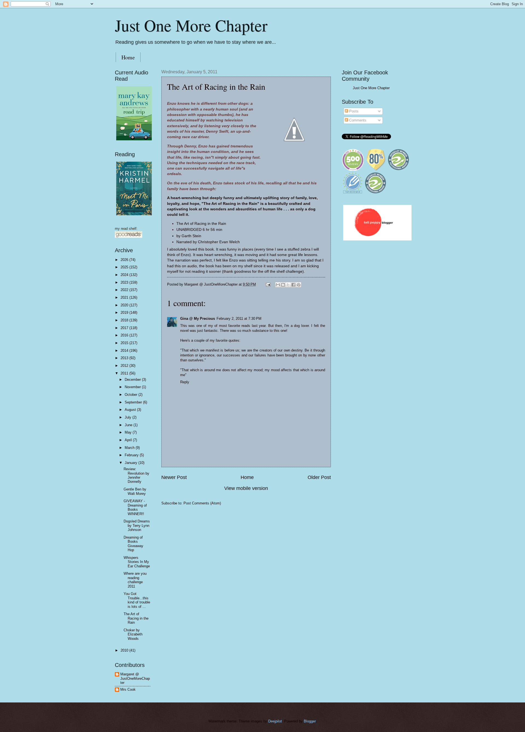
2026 (125, 260)
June (129, 425)
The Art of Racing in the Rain (136, 618)
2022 (125, 290)
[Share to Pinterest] (298, 284)
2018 (125, 320)
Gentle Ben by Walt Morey (135, 491)
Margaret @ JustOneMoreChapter (135, 678)
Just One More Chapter (191, 25)
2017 (125, 328)
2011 (125, 373)
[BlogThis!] (283, 284)
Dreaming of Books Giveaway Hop (133, 543)
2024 (125, 275)
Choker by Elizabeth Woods (133, 634)
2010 (125, 650)
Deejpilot (275, 721)
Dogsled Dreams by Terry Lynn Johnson (137, 525)
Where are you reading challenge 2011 (135, 579)
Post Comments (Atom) (202, 503)
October (131, 395)
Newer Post (174, 477)
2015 (125, 343)
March (130, 448)
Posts (353, 111)
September (134, 402)
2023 (125, 282)
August (131, 410)
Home (128, 57)
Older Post (319, 477)
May (129, 432)
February (132, 455)
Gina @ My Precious (197, 318)
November (133, 387)
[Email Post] (268, 284)
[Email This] (278, 284)
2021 (125, 297)
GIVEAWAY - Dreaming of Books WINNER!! (135, 507)
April (129, 440)
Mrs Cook (128, 689)
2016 (125, 335)
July (128, 417)
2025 (125, 267)
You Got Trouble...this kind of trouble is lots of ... (137, 600)
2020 (125, 305)
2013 (125, 358)
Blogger (310, 721)
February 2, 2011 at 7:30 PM (239, 318)
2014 (125, 350)
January (131, 463)
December (133, 379)
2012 (125, 366)
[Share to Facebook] (293, 284)
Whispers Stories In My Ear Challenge (137, 562)
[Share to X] (288, 284)
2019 (125, 312)
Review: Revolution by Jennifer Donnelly (136, 475)
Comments (357, 120)
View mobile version (246, 488)
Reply (184, 382)
